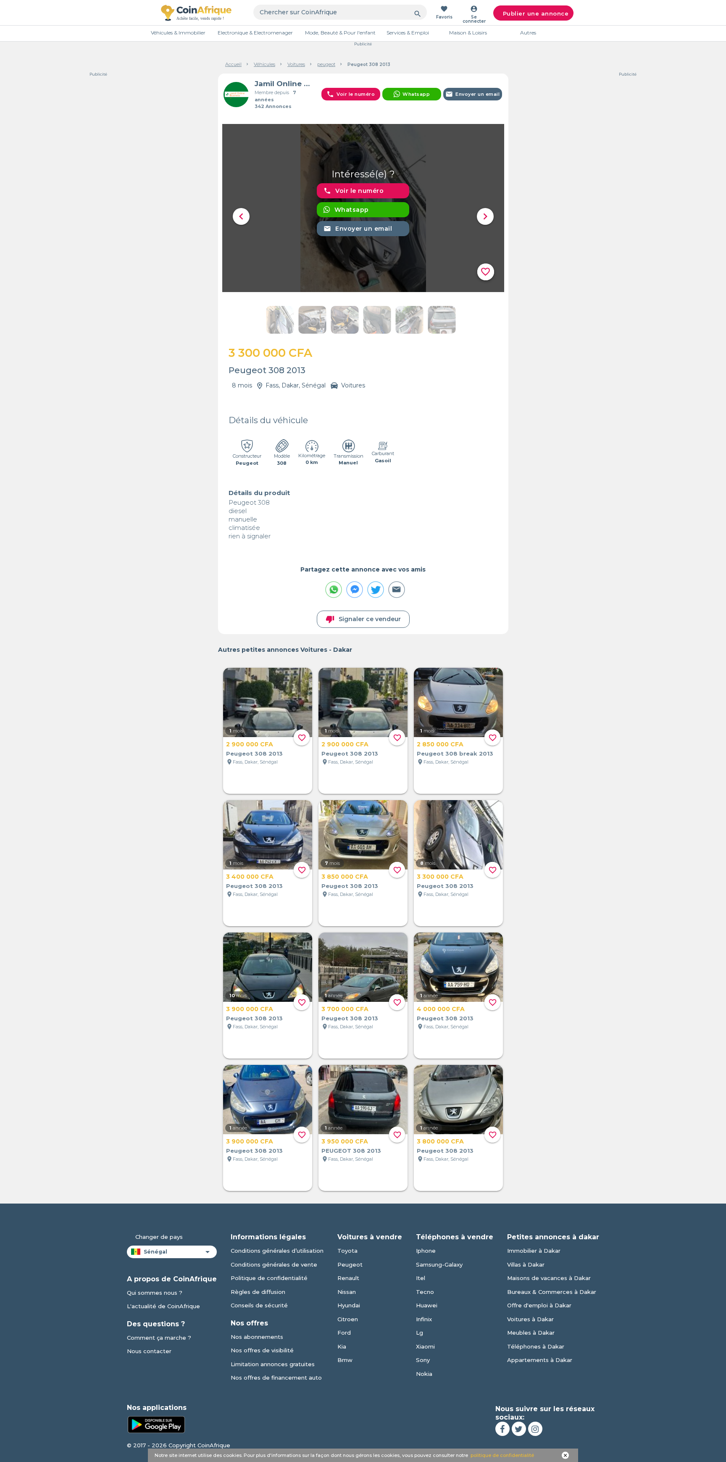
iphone (426, 1250)
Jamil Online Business (285, 83)
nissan (346, 1291)
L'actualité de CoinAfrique (163, 1306)
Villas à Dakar (525, 1264)
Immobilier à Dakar (533, 1250)
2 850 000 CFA (440, 744)
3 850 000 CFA (344, 876)
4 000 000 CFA (441, 1009)
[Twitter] (519, 1429)
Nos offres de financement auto (276, 1377)
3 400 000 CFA (250, 876)
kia (341, 1346)
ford (344, 1332)
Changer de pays (159, 1236)
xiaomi (425, 1346)
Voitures (296, 64)
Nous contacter (149, 1351)
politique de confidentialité (502, 1455)
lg (419, 1332)
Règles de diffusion (258, 1291)
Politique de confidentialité (269, 1278)
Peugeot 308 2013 (254, 753)
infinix (424, 1319)
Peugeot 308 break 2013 (455, 753)
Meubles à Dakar (531, 1332)
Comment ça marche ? (159, 1337)
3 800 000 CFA (440, 1141)
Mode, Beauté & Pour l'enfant (340, 32)
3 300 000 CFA (440, 876)
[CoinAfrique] (196, 12)
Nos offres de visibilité (262, 1350)
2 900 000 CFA (249, 744)
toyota (347, 1250)
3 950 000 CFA (344, 1141)
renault (348, 1278)
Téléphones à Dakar (535, 1346)
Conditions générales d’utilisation (277, 1250)
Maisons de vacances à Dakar (549, 1278)
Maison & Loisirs (468, 32)
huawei (426, 1305)
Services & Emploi (408, 32)
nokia (424, 1373)
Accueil (233, 64)
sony (423, 1360)
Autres (528, 32)
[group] (363, 208)
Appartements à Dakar (539, 1360)
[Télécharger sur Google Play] (156, 1423)
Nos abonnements (257, 1336)
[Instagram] (535, 1429)
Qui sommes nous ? (154, 1292)
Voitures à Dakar (530, 1319)
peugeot (326, 64)
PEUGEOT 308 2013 (351, 1151)
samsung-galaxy (439, 1264)
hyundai (348, 1305)
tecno (425, 1291)
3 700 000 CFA (344, 1009)
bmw (344, 1360)
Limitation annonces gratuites (273, 1364)
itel (420, 1278)
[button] (241, 216)
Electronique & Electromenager (255, 32)
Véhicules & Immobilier (178, 32)
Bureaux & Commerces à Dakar (551, 1291)
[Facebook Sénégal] (502, 1429)
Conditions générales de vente (274, 1264)
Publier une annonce (536, 13)
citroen (347, 1319)
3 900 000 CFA (249, 1009)
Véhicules (264, 64)
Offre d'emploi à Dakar (539, 1305)
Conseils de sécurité (259, 1305)
